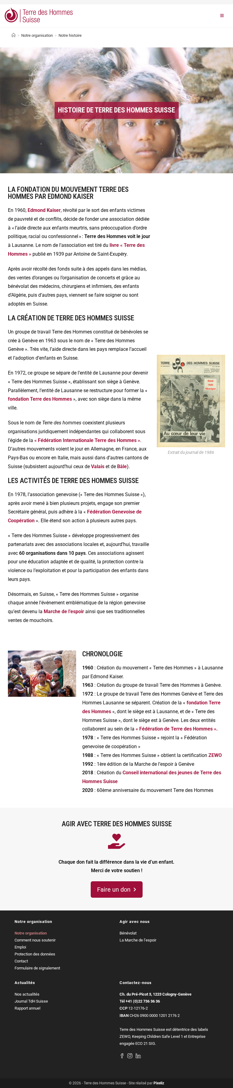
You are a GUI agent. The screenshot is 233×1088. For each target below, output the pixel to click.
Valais (98, 466)
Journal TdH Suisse (31, 1001)
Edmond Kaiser (44, 210)
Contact (21, 961)
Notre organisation (31, 933)
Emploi (20, 947)
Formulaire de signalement (37, 968)
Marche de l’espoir (64, 611)
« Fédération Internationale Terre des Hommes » (87, 440)
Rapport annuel (27, 1008)
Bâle (122, 466)
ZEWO (215, 755)
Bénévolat (128, 933)
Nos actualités (27, 994)
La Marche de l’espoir (138, 940)
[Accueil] (13, 35)
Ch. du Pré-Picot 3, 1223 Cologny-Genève (155, 994)
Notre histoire (70, 35)
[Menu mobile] (222, 16)
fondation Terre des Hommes (40, 399)
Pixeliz (159, 1083)
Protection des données (35, 954)
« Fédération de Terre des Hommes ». (177, 729)
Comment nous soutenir (35, 940)
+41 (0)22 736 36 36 (143, 1001)
